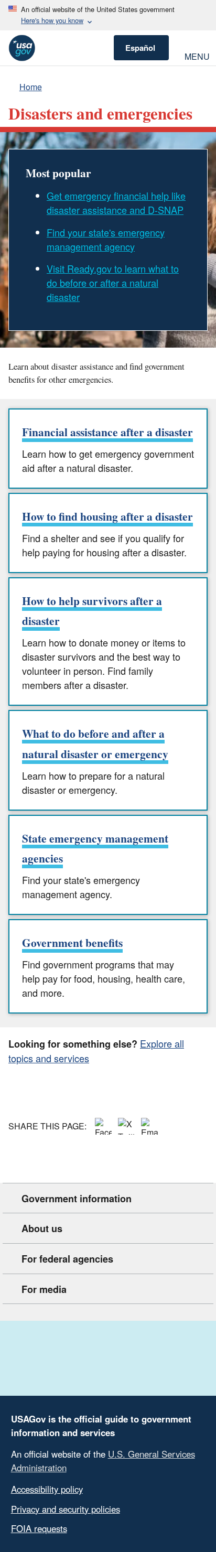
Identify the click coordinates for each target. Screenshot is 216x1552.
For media (44, 1289)
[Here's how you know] (108, 15)
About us (41, 1228)
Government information (76, 1198)
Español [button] (140, 47)
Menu (196, 55)
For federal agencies (67, 1259)
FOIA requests (39, 1528)
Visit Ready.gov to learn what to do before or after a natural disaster (113, 283)
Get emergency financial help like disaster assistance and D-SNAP (116, 203)
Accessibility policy (47, 1489)
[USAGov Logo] (21, 48)
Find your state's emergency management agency (106, 239)
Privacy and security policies (65, 1509)
